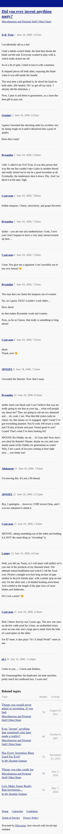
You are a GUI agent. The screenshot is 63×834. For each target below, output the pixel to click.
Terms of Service (11, 817)
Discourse (20, 825)
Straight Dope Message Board (18, 3)
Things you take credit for (17, 769)
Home (5, 811)
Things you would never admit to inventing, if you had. (17, 708)
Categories (17, 811)
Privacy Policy (31, 817)
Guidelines (32, 811)
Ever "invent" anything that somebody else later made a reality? (16, 732)
